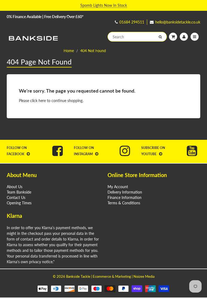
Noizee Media (143, 276)
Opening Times (19, 203)
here (42, 100)
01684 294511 (131, 22)
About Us (14, 186)
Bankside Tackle (78, 276)
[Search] (160, 37)
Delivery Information (125, 192)
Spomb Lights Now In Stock (103, 5)
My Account (118, 186)
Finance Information (125, 197)
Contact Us (16, 197)
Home (69, 50)
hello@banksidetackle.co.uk (177, 22)
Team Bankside (19, 192)
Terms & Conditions (124, 203)
